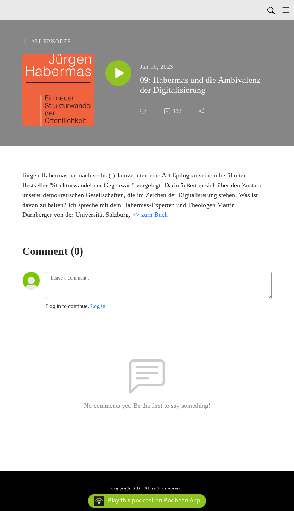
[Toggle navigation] (286, 10)
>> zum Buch (150, 214)
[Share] (202, 111)
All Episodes (50, 41)
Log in (97, 306)
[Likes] (143, 111)
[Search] (271, 10)
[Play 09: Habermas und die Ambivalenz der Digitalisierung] (118, 73)
